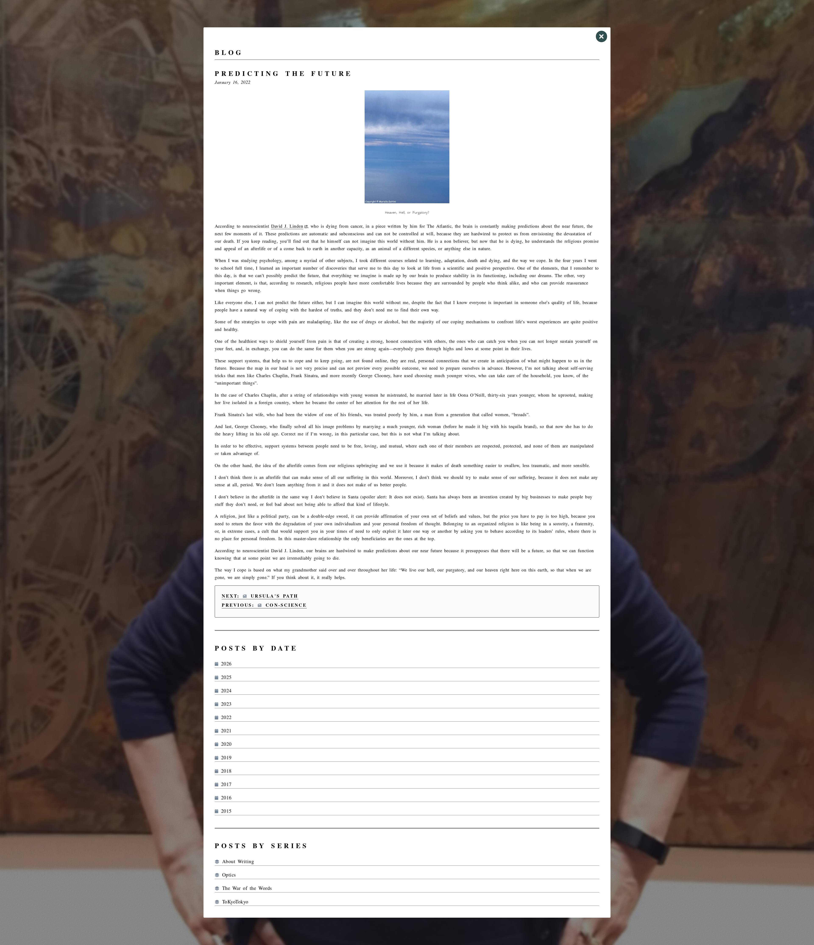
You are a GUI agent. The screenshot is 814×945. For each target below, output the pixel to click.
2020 (225, 743)
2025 (225, 677)
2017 (225, 784)
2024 (225, 690)
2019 (225, 757)
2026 (225, 663)
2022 (225, 717)
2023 (225, 703)
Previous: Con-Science (264, 605)
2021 (225, 730)
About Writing (236, 861)
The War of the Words (245, 888)
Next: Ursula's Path (260, 595)
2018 (225, 770)
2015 (225, 810)
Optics (227, 874)
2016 (225, 797)
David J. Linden (287, 226)
